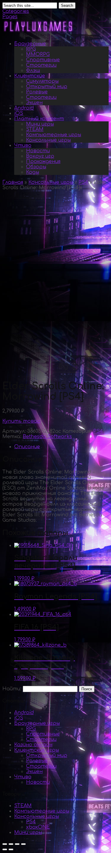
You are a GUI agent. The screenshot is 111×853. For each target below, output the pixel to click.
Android (24, 108)
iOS (18, 113)
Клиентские (29, 76)
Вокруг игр (40, 156)
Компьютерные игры (53, 134)
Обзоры (36, 167)
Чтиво (22, 145)
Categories (15, 11)
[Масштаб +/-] (23, 844)
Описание (27, 446)
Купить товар (21, 421)
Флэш (33, 70)
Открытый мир (46, 86)
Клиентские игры (36, 750)
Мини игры (40, 124)
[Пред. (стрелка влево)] (4, 849)
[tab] (61, 446)
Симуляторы (42, 81)
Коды (32, 172)
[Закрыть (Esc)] (4, 844)
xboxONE (38, 827)
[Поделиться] (11, 844)
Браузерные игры (37, 723)
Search (67, 5)
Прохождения (43, 161)
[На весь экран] (17, 844)
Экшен (34, 102)
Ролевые (37, 92)
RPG (31, 49)
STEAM (35, 129)
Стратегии (41, 65)
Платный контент (39, 118)
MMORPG (38, 54)
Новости (38, 150)
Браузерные (30, 43)
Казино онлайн (33, 744)
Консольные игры (48, 140)
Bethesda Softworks (47, 436)
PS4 (83, 182)
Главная (12, 182)
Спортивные (43, 59)
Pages (9, 16)
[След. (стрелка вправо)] (11, 849)
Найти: (11, 689)
